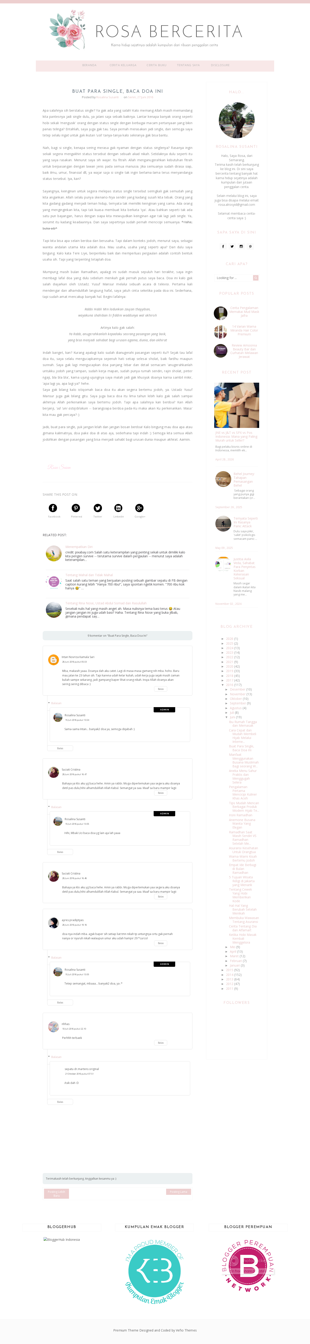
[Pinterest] (250, 246)
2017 (230, 680)
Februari (236, 961)
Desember (238, 689)
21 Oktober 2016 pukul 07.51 (79, 1073)
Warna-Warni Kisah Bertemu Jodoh (243, 858)
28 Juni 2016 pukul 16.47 (74, 774)
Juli (232, 712)
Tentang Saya (188, 65)
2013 (230, 979)
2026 (230, 638)
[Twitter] (232, 246)
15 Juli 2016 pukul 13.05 (77, 823)
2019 (230, 671)
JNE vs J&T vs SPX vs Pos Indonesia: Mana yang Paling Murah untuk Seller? (236, 436)
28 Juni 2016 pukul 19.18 (74, 924)
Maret (235, 956)
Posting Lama (178, 1192)
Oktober (236, 698)
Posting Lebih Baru (56, 1194)
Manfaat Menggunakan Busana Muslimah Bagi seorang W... (244, 760)
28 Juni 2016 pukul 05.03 (74, 661)
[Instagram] (241, 246)
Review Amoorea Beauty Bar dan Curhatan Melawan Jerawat (244, 351)
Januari (235, 965)
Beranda (89, 65)
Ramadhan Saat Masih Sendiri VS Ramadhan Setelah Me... (242, 838)
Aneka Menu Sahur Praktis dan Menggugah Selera (243, 776)
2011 (230, 988)
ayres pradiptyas (73, 920)
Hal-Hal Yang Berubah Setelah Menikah (243, 909)
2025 (230, 643)
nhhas (65, 1024)
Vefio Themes (186, 1330)
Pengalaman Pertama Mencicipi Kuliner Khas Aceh (243, 792)
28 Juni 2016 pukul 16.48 (74, 878)
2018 (230, 675)
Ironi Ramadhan (240, 815)
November (238, 694)
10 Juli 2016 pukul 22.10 (74, 1028)
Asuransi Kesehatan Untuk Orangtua (243, 850)
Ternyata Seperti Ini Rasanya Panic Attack (246, 522)
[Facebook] (223, 246)
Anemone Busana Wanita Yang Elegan (242, 824)
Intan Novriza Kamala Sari (78, 657)
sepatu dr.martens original (82, 1069)
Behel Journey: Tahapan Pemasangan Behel (244, 479)
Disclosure (220, 65)
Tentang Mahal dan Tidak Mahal (89, 575)
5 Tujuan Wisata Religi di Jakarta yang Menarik (242, 881)
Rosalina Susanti (75, 715)
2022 (230, 657)
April (233, 951)
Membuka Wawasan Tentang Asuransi (244, 920)
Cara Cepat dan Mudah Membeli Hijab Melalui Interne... (242, 736)
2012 (230, 984)
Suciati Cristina (71, 769)
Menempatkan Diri (79, 547)
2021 (230, 662)
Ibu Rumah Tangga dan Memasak (243, 724)
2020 (230, 666)
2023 (230, 652)
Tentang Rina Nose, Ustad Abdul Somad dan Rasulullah (106, 603)
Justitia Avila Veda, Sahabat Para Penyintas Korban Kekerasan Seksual (245, 568)
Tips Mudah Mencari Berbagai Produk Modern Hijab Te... (244, 807)
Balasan (56, 703)
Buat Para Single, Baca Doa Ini (241, 748)
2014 (230, 974)
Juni (233, 717)
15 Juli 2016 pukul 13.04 (77, 719)
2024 (230, 648)
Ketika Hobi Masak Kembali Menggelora (242, 938)
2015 (230, 970)
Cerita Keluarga (123, 65)
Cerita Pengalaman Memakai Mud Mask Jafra (244, 312)
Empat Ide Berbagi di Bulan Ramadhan (242, 869)
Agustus (236, 708)
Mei (233, 947)
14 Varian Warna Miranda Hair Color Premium (244, 330)
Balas (161, 689)
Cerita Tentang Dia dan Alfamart (243, 928)
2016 (230, 685)
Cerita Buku (157, 65)
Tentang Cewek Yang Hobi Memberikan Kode (240, 895)
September (238, 703)
